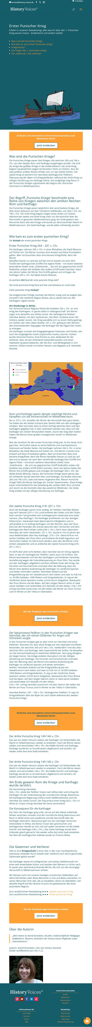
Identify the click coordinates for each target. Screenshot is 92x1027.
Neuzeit (65, 1003)
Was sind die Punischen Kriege (26, 41)
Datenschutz (65, 1016)
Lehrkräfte (26, 1013)
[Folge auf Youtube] (22, 999)
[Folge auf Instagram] (17, 999)
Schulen (26, 1016)
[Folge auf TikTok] (36, 999)
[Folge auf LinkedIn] (31, 999)
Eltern (26, 1019)
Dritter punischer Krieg (60, 894)
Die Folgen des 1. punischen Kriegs (29, 50)
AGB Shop (65, 1019)
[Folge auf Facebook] (27, 999)
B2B (26, 1022)
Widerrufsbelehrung (65, 1022)
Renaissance (65, 1000)
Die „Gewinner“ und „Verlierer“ (26, 53)
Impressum (65, 1013)
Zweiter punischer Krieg (61, 891)
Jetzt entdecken (46, 145)
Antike (65, 994)
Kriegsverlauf (18, 47)
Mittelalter (65, 997)
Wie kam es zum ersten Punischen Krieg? (32, 44)
